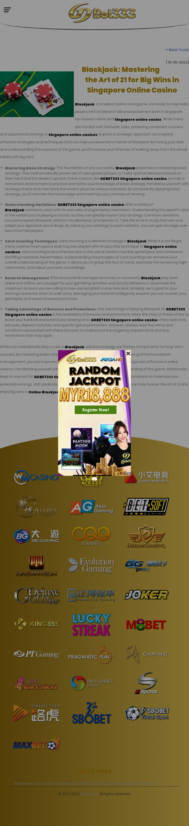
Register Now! (95, 409)
